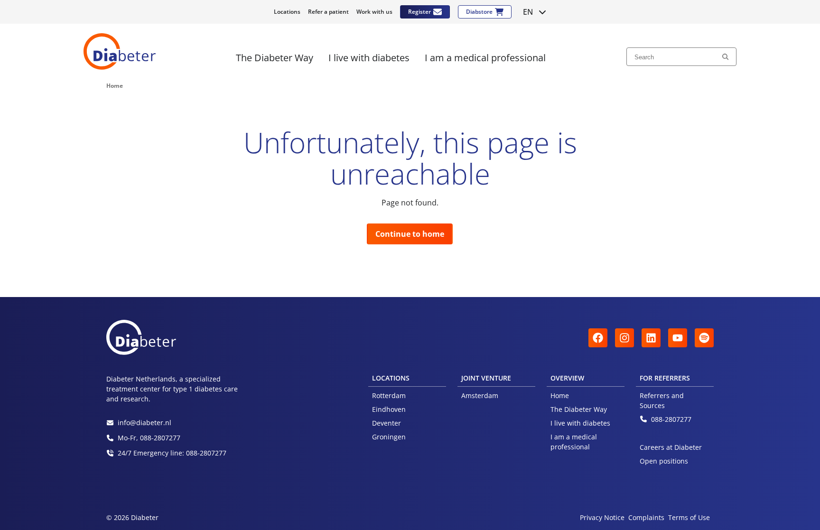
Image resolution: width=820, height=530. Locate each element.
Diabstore (479, 12)
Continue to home (409, 234)
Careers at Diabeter (671, 447)
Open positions (664, 460)
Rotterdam (389, 395)
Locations (287, 12)
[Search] (725, 56)
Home (559, 395)
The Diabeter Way (578, 409)
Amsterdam (479, 395)
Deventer (386, 423)
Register (419, 12)
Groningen (389, 436)
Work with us (374, 12)
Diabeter (120, 51)
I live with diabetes (580, 423)
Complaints (646, 517)
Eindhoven (389, 409)
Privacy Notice (602, 517)
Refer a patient (328, 12)
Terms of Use (689, 517)
